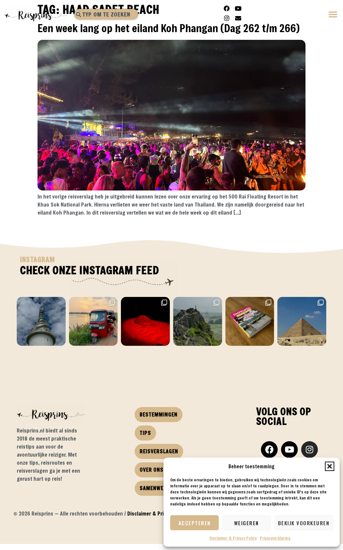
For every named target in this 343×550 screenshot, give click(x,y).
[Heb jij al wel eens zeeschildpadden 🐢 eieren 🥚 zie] (145, 321)
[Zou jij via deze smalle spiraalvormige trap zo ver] (41, 321)
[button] (329, 466)
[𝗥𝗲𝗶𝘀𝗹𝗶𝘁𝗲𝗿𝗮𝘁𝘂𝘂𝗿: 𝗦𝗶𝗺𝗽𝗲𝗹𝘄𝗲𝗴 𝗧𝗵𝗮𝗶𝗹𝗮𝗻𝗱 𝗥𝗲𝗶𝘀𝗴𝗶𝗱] (249, 321)
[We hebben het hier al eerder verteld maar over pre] (93, 321)
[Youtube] (238, 8)
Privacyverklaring (275, 538)
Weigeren (246, 523)
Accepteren (195, 523)
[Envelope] (238, 18)
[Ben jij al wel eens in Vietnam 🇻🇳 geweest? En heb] (197, 321)
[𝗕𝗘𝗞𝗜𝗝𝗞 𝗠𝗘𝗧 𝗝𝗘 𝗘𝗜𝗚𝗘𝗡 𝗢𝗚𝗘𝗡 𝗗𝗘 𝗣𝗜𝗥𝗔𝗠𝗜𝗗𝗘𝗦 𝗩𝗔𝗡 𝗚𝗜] (301, 321)
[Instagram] (227, 18)
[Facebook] (227, 8)
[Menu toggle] (333, 14)
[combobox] (106, 14)
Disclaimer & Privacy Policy (233, 538)
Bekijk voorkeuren (304, 523)
